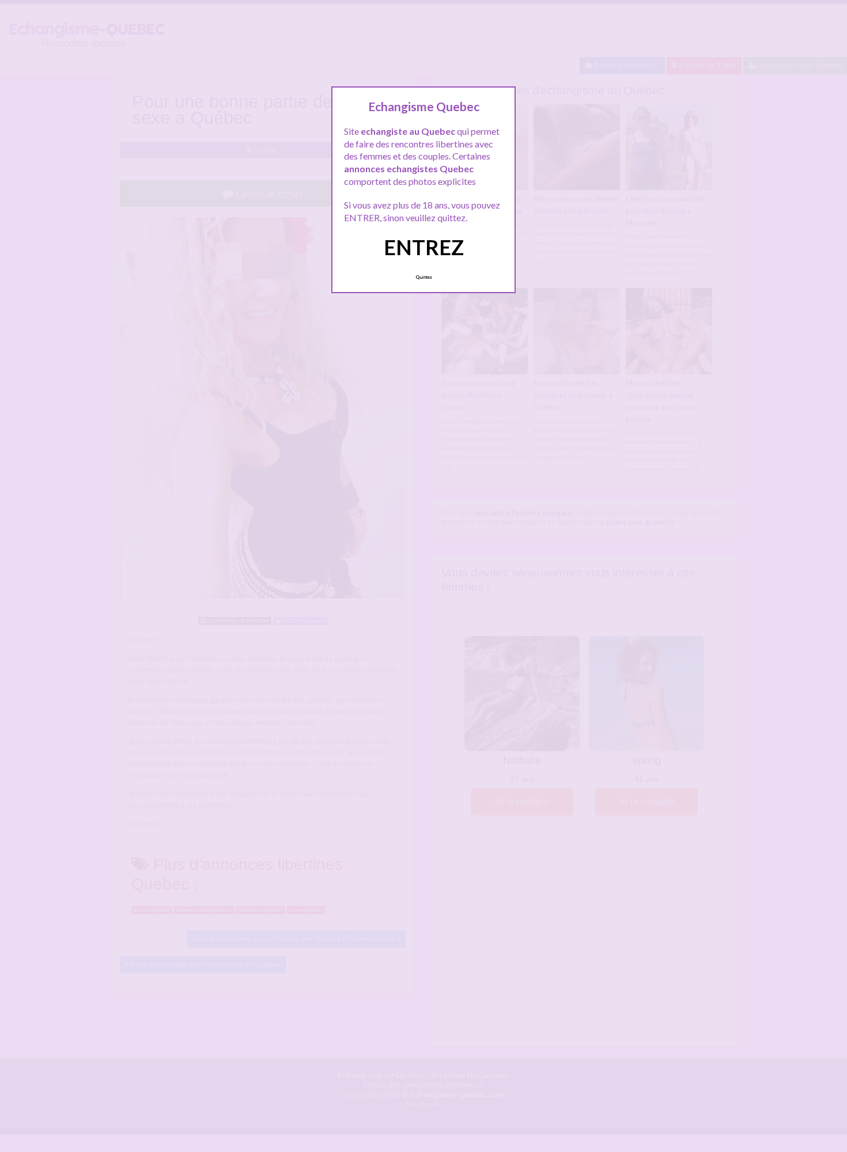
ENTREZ (424, 247)
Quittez (423, 277)
